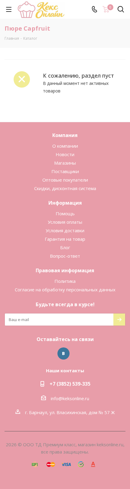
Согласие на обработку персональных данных (65, 289)
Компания (65, 135)
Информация (65, 202)
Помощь (65, 213)
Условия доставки (65, 230)
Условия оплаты (65, 222)
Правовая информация (65, 270)
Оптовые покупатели (65, 180)
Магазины (65, 163)
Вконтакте (63, 353)
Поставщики (65, 171)
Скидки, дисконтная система (65, 188)
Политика (65, 281)
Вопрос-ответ (65, 256)
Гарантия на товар (65, 239)
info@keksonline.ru (70, 398)
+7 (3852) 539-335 (70, 383)
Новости (65, 154)
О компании (65, 146)
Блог (65, 247)
